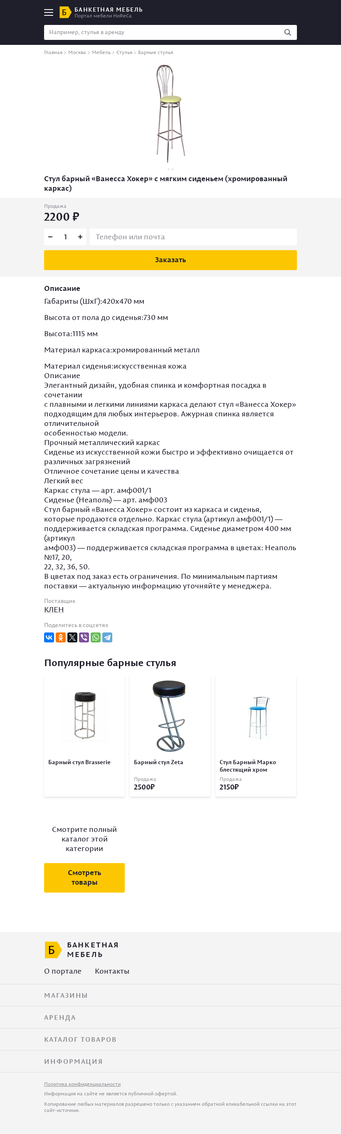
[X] (72, 637)
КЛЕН (54, 609)
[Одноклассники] (61, 637)
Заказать (170, 259)
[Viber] (84, 637)
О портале (63, 971)
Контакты (112, 971)
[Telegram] (107, 637)
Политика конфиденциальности (82, 1084)
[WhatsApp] (96, 637)
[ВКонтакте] (49, 637)
